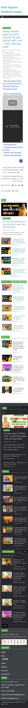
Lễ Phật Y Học (6, 430)
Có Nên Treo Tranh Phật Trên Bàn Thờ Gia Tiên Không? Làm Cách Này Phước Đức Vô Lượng (19, 272)
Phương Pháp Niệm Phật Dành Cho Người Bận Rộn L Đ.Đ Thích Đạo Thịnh (18, 298)
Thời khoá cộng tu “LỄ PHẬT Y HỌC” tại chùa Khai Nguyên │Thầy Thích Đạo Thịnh (14, 436)
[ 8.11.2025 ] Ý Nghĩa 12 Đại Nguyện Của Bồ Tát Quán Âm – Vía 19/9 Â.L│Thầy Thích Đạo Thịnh (19, 589)
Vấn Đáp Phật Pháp (18, 76)
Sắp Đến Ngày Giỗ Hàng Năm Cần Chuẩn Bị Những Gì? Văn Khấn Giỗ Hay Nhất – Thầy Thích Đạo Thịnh (20, 530)
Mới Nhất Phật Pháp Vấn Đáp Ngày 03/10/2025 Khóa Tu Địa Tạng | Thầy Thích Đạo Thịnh (20, 489)
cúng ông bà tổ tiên (10, 55)
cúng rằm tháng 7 (18, 55)
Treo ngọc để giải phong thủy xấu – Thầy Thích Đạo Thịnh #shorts (18, 389)
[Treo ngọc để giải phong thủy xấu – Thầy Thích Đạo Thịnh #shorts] (7, 390)
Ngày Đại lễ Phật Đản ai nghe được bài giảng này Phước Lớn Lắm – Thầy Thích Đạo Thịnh (20, 499)
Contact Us (4, 670)
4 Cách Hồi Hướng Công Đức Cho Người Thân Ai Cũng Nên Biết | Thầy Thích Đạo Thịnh (18, 250)
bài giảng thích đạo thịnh (9, 52)
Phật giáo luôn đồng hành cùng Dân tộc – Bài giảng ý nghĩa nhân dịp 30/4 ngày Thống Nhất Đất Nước (19, 615)
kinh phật (4, 60)
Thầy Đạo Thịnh (6, 68)
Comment (23, 281)
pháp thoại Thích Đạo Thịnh (8, 61)
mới (12, 60)
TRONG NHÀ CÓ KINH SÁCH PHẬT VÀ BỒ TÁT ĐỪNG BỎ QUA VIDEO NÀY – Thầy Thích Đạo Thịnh (13, 170)
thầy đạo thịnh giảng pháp (8, 71)
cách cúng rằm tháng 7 (7, 53)
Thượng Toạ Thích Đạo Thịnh (8, 76)
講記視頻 (5, 659)
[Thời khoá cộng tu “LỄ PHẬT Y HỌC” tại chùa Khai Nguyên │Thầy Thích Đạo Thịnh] (15, 421)
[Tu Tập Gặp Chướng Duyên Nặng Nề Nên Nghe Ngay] (7, 359)
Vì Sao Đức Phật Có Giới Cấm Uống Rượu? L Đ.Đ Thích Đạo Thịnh (20, 478)
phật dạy (16, 61)
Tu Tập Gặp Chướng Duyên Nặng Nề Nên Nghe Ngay (17, 358)
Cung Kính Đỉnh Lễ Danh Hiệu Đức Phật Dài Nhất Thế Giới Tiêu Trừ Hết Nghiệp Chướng (20, 519)
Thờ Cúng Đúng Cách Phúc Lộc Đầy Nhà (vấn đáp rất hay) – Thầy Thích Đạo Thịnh (18, 241)
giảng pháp (9, 57)
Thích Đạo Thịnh (6, 74)
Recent (15, 281)
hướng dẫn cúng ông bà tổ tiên (9, 58)
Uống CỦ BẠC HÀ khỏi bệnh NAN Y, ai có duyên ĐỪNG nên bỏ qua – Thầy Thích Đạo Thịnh (20, 509)
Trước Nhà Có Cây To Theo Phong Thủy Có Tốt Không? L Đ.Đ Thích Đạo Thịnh (18, 379)
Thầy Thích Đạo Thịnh (16, 73)
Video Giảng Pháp (6, 77)
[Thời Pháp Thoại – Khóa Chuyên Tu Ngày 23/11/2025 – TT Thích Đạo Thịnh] (7, 564)
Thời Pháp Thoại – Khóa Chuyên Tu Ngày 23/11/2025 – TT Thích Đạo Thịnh (20, 562)
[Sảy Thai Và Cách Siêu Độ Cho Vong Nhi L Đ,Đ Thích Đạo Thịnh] (7, 317)
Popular (6, 281)
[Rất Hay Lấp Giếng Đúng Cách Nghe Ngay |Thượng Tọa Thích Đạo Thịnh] (7, 308)
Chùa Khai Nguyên (16, 53)
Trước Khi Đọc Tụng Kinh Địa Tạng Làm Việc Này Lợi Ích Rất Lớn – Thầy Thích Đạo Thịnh (11, 179)
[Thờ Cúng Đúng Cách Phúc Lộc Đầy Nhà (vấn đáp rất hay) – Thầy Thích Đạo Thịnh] (6, 242)
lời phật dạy (9, 60)
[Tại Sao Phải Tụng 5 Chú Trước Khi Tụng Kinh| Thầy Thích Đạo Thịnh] (7, 327)
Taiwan (3, 656)
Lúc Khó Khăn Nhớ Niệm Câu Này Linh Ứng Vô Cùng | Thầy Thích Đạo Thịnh (14, 224)
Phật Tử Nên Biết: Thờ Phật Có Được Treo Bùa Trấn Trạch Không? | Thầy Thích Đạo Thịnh (19, 288)
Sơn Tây (4, 63)
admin (13, 50)
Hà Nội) (13, 57)
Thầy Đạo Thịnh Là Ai (17, 71)
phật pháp (20, 61)
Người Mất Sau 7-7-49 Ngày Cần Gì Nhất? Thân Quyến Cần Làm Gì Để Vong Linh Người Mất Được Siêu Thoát (18, 261)
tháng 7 (8, 63)
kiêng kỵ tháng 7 (18, 58)
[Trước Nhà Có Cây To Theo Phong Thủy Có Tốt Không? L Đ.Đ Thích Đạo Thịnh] (7, 380)
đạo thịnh (4, 57)
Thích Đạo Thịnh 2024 (14, 74)
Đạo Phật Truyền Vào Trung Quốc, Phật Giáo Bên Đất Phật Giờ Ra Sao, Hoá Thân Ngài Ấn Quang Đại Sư (20, 541)
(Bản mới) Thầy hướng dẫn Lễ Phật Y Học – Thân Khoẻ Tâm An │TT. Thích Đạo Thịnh (14, 455)
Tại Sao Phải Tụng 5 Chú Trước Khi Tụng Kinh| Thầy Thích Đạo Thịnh (18, 327)
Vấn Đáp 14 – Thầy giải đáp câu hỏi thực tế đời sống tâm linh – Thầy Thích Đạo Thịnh (18, 368)
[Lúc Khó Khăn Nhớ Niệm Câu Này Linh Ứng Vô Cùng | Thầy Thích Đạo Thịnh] (14, 209)
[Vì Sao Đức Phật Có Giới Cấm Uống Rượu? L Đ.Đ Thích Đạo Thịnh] (8, 479)
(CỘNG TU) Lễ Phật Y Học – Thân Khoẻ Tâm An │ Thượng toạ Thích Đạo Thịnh (14, 463)
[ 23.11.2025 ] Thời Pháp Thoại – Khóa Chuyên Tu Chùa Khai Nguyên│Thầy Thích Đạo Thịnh (19, 576)
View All (25, 408)
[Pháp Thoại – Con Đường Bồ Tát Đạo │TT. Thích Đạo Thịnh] (7, 604)
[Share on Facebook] (20, 162)
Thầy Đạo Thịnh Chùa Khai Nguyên (10, 69)
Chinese (3, 663)
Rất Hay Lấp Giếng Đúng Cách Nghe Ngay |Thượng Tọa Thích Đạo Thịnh (19, 308)
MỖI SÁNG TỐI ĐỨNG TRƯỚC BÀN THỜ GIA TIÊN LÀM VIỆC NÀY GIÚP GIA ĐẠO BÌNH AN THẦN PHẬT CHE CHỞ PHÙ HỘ (18, 346)
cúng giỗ (4, 55)
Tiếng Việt (4, 667)
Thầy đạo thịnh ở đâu (7, 73)
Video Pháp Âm (5, 674)
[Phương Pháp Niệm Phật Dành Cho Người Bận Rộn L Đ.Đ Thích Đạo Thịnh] (7, 298)
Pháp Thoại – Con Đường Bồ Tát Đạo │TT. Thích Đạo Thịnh (19, 602)
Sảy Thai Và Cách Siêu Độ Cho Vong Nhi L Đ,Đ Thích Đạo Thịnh (19, 317)
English (3, 652)
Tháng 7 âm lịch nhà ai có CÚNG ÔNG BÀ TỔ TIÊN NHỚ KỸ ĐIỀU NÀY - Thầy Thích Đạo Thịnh (12, 66)
